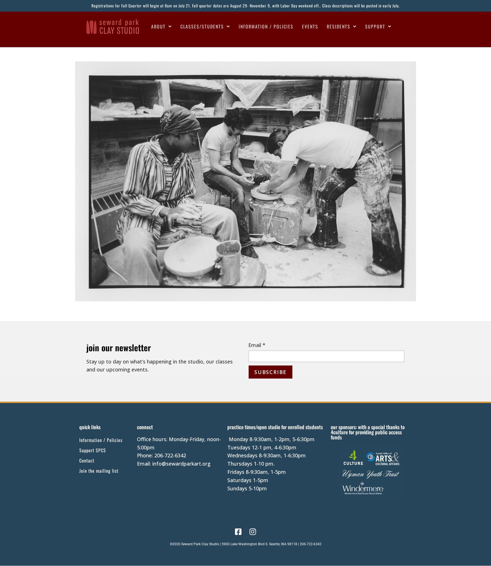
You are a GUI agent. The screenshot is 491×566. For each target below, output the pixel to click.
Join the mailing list (98, 470)
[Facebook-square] (238, 531)
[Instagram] (253, 531)
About (158, 26)
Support (375, 26)
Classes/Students (202, 26)
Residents (338, 26)
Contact (86, 460)
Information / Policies (266, 26)
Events (310, 26)
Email (256, 345)
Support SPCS (92, 450)
